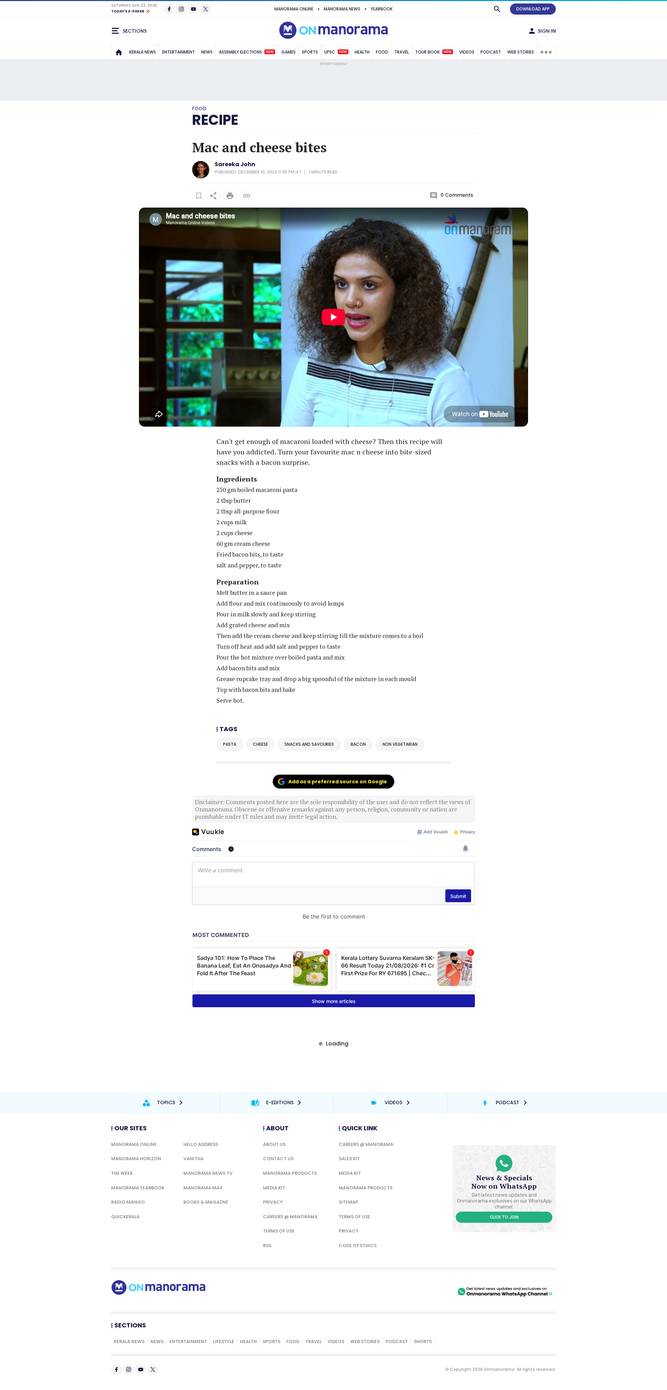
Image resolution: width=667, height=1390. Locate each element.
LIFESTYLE (223, 1341)
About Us (274, 1144)
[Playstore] (383, 1291)
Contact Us (278, 1158)
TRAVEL (401, 52)
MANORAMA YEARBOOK (137, 1188)
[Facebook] (169, 9)
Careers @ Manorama (290, 1216)
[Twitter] (205, 9)
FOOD (382, 52)
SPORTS (310, 52)
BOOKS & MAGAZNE (205, 1202)
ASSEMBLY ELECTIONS (246, 52)
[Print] (230, 195)
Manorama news (342, 9)
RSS (267, 1245)
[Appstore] (431, 1291)
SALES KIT (349, 1158)
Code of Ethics (358, 1245)
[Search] (497, 9)
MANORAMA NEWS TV (207, 1173)
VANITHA (193, 1158)
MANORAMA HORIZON (136, 1158)
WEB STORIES (520, 52)
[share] (213, 195)
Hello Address (200, 1144)
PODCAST (490, 52)
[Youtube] (193, 9)
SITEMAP (348, 1202)
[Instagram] (181, 9)
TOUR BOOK (433, 52)
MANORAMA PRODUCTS (290, 1173)
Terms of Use (279, 1231)
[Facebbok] (116, 1369)
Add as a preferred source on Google (337, 781)
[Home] (119, 52)
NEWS (207, 52)
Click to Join (504, 1217)
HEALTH (362, 52)
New (270, 51)
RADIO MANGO (128, 1202)
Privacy (273, 1202)
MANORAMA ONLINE (293, 9)
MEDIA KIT (274, 1188)
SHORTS (423, 1341)
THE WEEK (122, 1173)
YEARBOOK (382, 9)
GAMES (288, 52)
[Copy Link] (246, 195)
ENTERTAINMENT (178, 52)
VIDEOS (466, 52)
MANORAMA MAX (203, 1188)
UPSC (335, 52)
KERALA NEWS (142, 52)
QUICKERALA (125, 1216)
